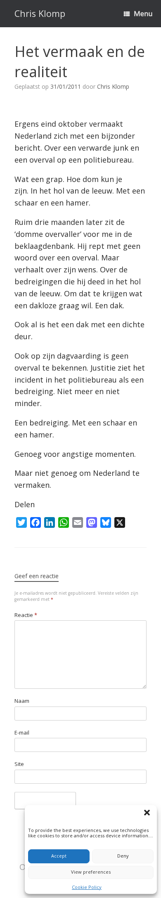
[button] (148, 813)
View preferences (91, 872)
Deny (123, 856)
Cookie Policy (87, 887)
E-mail (21, 732)
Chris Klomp (113, 86)
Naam (21, 700)
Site (19, 764)
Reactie (25, 615)
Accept (58, 856)
